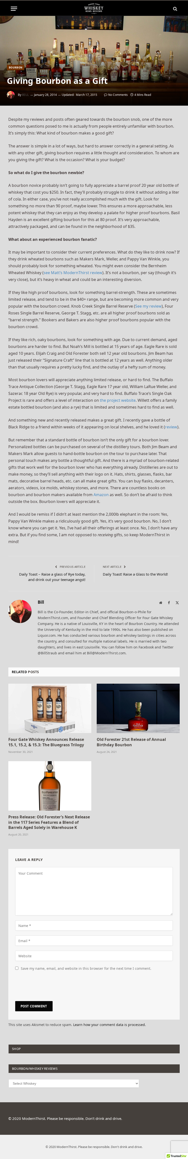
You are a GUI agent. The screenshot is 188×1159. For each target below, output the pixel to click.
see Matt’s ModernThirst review (73, 272)
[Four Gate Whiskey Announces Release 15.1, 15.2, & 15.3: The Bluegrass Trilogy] (49, 708)
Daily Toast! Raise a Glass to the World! (135, 574)
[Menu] (14, 8)
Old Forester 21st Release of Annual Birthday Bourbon (131, 742)
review (171, 427)
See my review (148, 306)
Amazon (101, 494)
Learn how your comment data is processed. (109, 1024)
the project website (118, 400)
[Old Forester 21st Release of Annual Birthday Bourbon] (138, 708)
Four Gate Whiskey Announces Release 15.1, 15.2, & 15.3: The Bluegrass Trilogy (46, 742)
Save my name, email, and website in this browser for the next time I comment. (86, 968)
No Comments (118, 95)
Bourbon (15, 67)
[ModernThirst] (94, 9)
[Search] (174, 8)
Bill (25, 95)
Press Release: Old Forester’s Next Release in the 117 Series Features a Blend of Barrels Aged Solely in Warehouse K (49, 822)
